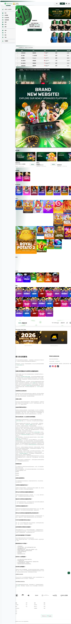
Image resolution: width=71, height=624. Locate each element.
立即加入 (34, 29)
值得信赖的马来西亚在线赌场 (25, 376)
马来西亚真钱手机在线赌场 (25, 434)
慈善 (44, 608)
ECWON (38, 386)
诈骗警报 (35, 608)
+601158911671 (57, 361)
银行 (26, 604)
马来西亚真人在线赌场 (28, 424)
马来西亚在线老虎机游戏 (32, 444)
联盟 (44, 606)
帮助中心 (35, 606)
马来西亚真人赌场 (29, 385)
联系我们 (35, 604)
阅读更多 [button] (16, 367)
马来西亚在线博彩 (18, 439)
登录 (56, 3)
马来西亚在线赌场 (37, 432)
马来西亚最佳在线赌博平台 (23, 453)
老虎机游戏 (17, 608)
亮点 (26, 606)
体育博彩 (16, 604)
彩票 (16, 613)
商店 (44, 604)
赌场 (16, 606)
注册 (62, 3)
